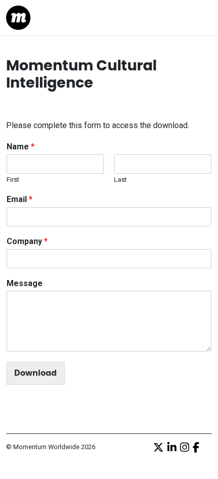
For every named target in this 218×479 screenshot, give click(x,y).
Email (19, 199)
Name (20, 146)
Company (27, 241)
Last (120, 179)
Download (35, 373)
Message (25, 283)
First (13, 179)
